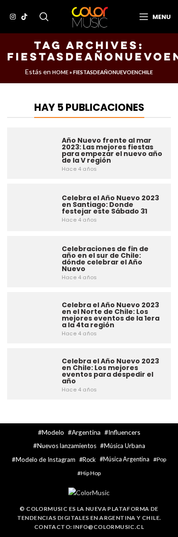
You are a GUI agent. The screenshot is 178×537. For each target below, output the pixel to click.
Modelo (53, 432)
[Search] (44, 16)
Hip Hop (91, 473)
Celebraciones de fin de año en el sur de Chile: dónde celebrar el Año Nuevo (105, 258)
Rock (89, 459)
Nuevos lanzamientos (66, 445)
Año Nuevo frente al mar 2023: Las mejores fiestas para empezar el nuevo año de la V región (112, 150)
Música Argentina (126, 459)
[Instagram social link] (13, 16)
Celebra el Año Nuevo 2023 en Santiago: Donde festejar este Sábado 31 (110, 204)
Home (60, 72)
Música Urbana (124, 445)
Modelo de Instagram (45, 459)
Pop (161, 459)
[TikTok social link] (24, 16)
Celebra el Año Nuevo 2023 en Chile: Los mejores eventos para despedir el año (110, 371)
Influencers (124, 432)
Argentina (86, 432)
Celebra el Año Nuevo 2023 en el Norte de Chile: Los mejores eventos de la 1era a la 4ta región (110, 315)
